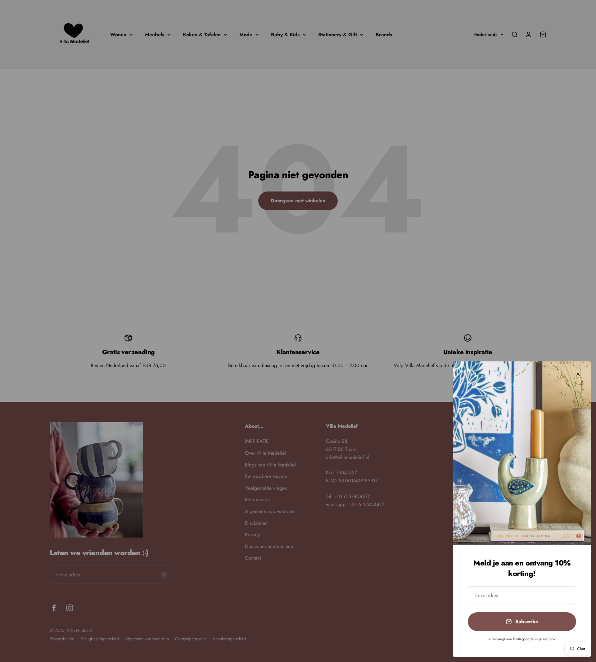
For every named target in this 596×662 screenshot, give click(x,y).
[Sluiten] (578, 374)
